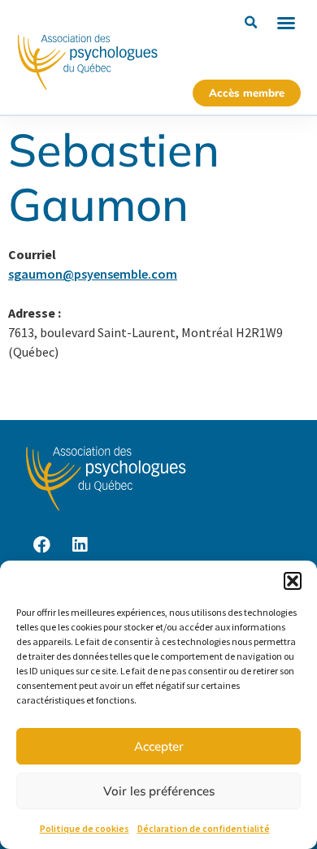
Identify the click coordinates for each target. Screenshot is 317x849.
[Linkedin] (80, 545)
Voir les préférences (159, 791)
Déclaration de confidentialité (203, 828)
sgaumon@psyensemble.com (92, 274)
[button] (292, 581)
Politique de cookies (84, 828)
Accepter (159, 746)
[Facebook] (41, 545)
